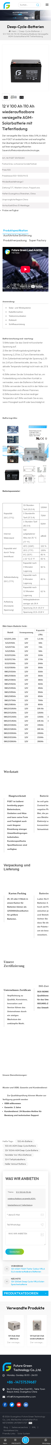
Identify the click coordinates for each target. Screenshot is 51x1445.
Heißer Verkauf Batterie (15, 1164)
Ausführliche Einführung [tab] (17, 235)
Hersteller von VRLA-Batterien (18, 1155)
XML (34, 1427)
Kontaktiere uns (11, 1430)
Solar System (24, 1433)
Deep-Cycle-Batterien (29, 31)
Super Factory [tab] (37, 240)
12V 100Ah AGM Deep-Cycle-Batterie (21, 1150)
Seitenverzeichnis (20, 1427)
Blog (6, 1427)
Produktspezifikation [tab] (15, 230)
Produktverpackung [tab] (15, 240)
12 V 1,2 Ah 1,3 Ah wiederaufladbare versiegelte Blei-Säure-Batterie (37, 1337)
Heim (14, 31)
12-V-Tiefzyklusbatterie (15, 1159)
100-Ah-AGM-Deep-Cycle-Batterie (20, 1146)
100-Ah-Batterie (24, 1141)
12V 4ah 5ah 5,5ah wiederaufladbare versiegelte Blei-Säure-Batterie (14, 1337)
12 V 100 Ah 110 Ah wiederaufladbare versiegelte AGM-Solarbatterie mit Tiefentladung (22, 1198)
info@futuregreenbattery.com (21, 1396)
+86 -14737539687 (21, 1382)
